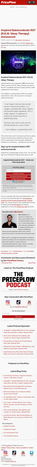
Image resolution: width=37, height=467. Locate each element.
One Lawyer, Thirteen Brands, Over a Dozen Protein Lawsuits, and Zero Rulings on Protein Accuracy (18, 404)
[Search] (34, 2)
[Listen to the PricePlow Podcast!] (18, 287)
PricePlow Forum (15, 260)
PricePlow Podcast (22, 289)
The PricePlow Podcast (11, 436)
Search (3, 449)
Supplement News (18, 251)
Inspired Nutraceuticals (6, 253)
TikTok (18, 302)
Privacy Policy (11, 447)
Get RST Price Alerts (18, 173)
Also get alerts (19, 181)
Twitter (31, 453)
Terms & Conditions (21, 447)
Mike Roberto (19, 40)
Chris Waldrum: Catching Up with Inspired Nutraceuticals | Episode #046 (16, 200)
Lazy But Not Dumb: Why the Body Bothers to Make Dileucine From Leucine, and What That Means (18, 417)
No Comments (26, 40)
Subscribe (18, 316)
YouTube (29, 302)
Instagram (8, 302)
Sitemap (3, 447)
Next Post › (32, 263)
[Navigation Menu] (29, 2)
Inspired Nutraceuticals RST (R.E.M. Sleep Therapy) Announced (18, 33)
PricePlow (8, 445)
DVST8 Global (16, 204)
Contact (31, 447)
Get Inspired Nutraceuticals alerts (18, 176)
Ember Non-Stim (22, 206)
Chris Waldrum (30, 251)
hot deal (20, 181)
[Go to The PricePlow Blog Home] (8, 2)
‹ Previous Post (6, 263)
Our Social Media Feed (11, 432)
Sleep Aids (15, 253)
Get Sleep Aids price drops (18, 179)
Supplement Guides (10, 429)
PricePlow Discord (21, 307)
